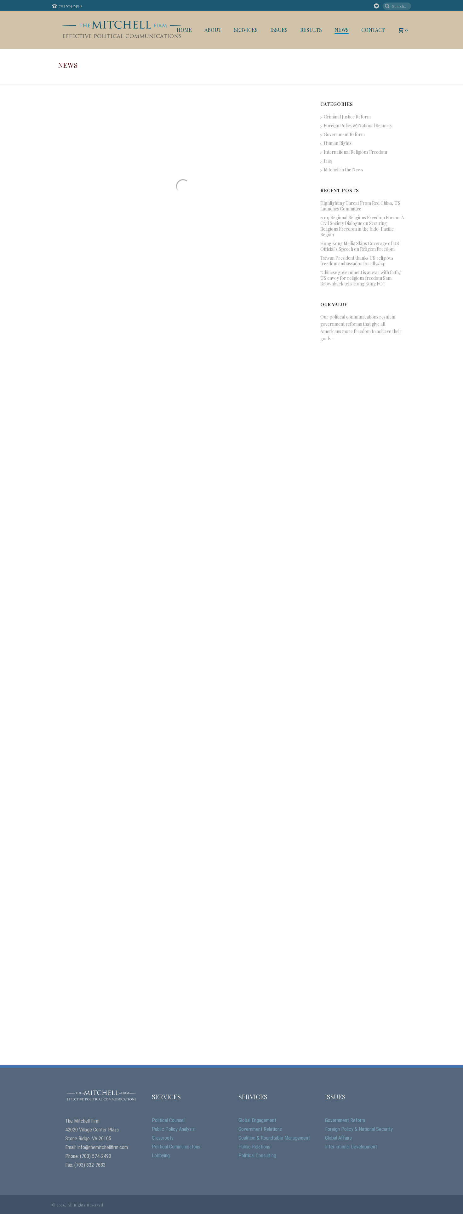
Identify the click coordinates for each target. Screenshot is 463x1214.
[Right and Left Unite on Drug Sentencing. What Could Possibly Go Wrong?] (120, 912)
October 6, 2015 (205, 658)
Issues (279, 30)
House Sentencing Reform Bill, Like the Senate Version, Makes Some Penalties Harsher (244, 335)
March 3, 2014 (204, 925)
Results (311, 30)
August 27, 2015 (80, 811)
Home (184, 30)
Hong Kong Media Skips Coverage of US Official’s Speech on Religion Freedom (359, 246)
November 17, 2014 (82, 972)
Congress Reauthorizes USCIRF (237, 489)
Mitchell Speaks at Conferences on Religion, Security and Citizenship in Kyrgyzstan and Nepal (244, 908)
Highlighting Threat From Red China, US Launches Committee (360, 206)
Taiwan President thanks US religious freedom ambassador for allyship (356, 261)
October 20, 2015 (206, 199)
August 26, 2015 (205, 811)
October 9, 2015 (205, 351)
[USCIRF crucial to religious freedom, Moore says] (120, 759)
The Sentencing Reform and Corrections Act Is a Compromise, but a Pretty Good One (242, 642)
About (212, 30)
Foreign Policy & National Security (358, 126)
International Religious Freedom (355, 152)
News (341, 30)
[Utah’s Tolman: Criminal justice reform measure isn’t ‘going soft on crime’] (245, 140)
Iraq (328, 161)
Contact (373, 30)
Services (246, 30)
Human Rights (338, 143)
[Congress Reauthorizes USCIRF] (245, 452)
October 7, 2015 (204, 498)
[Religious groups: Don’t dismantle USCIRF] (245, 759)
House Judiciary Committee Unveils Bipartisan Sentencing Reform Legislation (119, 496)
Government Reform (344, 134)
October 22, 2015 (81, 192)
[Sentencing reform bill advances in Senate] (120, 140)
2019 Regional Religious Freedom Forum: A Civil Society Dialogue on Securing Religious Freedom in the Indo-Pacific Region (362, 226)
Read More (83, 253)
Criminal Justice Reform (347, 117)
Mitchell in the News (343, 170)
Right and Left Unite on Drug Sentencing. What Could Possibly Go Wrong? (117, 956)
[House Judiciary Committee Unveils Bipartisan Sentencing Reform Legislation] (120, 452)
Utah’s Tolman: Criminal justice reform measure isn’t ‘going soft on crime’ (241, 183)
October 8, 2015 (80, 512)
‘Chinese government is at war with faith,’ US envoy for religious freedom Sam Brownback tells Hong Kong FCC (361, 278)
